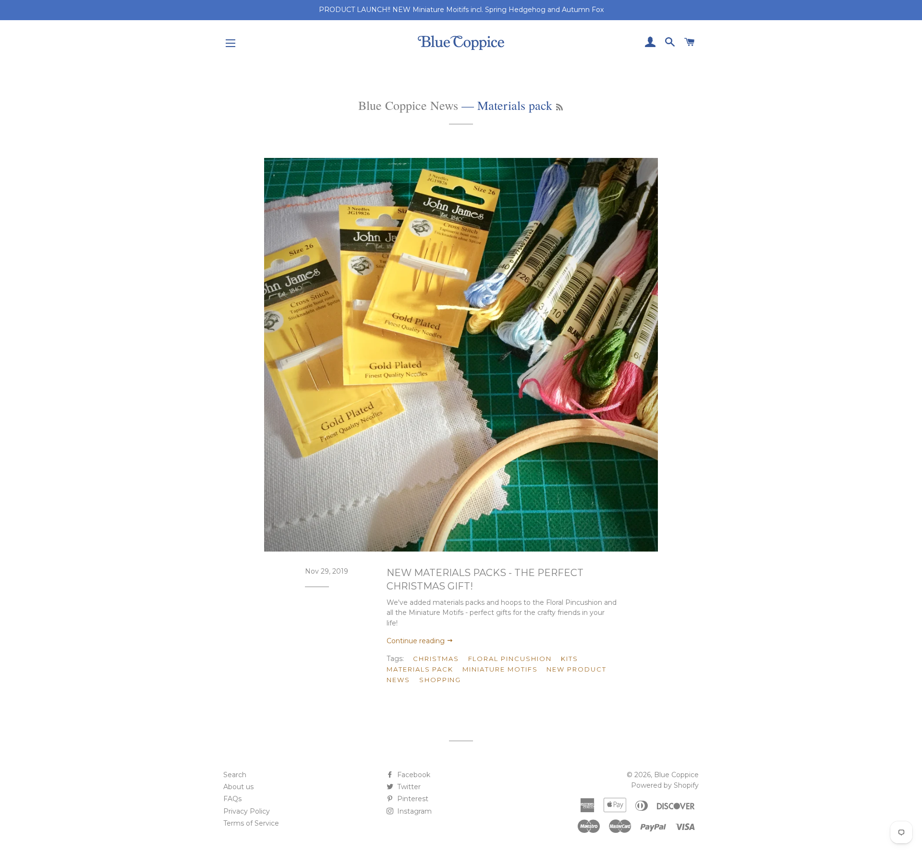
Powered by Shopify (665, 785)
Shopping (440, 680)
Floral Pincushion (510, 658)
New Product (576, 669)
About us (238, 786)
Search (234, 774)
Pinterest (411, 798)
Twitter (408, 786)
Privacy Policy (246, 811)
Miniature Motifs (499, 669)
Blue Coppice (676, 774)
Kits (569, 658)
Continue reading (417, 641)
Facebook (412, 774)
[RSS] (559, 107)
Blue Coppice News (408, 105)
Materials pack (420, 669)
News (398, 680)
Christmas (436, 658)
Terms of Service (251, 823)
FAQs (232, 798)
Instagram (413, 811)
